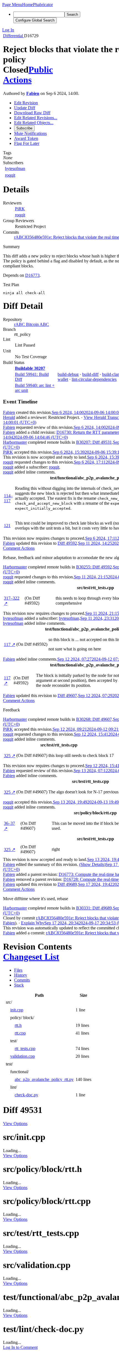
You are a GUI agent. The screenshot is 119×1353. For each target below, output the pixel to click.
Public (41, 70)
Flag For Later (26, 143)
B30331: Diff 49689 (94, 908)
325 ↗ (9, 755)
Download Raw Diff (32, 112)
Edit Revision (26, 102)
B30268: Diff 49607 (94, 719)
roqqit (10, 175)
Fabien (32, 93)
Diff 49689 (67, 884)
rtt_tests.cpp (25, 1048)
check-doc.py (26, 1094)
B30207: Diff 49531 (94, 442)
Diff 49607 (67, 695)
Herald (9, 417)
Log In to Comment (20, 1347)
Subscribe (24, 128)
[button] (12, 4)
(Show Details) (92, 864)
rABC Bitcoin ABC (31, 324)
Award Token (26, 138)
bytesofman (15, 168)
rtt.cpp (20, 1033)
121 (7, 525)
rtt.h (18, 1025)
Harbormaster (15, 442)
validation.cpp (22, 1056)
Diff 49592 (67, 543)
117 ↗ (9, 644)
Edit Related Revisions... (35, 117)
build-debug (68, 374)
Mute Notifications (30, 133)
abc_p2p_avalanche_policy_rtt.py (44, 1079)
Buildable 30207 (30, 368)
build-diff (90, 374)
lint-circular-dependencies (94, 379)
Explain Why (32, 923)
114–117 (8, 498)
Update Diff (24, 107)
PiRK (20, 208)
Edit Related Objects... (33, 122)
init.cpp (16, 1010)
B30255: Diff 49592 (94, 567)
